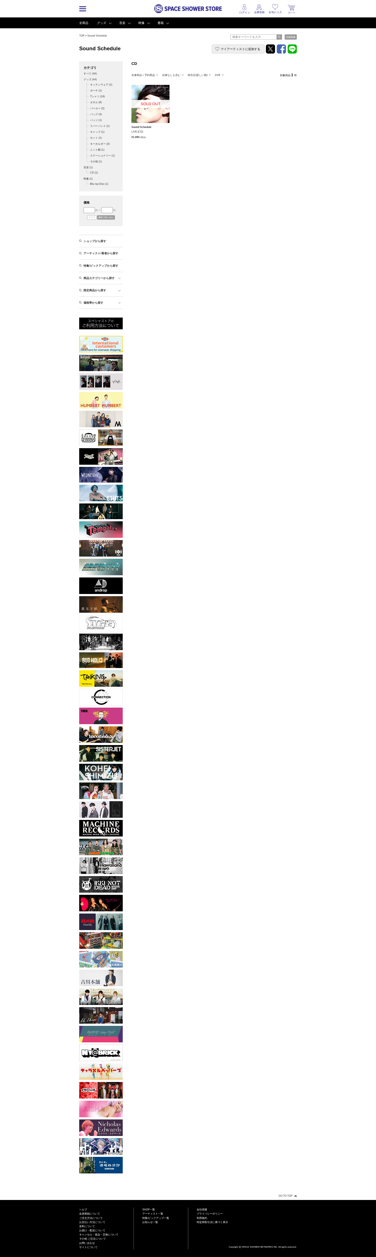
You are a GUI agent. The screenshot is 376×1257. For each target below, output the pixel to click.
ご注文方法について (91, 1218)
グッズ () (90, 79)
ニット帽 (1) (97, 149)
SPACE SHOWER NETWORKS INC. (260, 1246)
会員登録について (89, 1213)
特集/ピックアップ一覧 (155, 1218)
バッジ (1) (96, 120)
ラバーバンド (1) (100, 126)
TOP (81, 35)
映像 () (88, 178)
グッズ (101, 23)
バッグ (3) (96, 114)
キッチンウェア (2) (101, 84)
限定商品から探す (95, 290)
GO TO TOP (285, 1195)
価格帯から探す (93, 302)
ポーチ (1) (96, 90)
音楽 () (88, 167)
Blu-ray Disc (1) (99, 183)
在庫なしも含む (171, 75)
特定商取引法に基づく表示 (212, 1222)
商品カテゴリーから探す (99, 278)
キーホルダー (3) (100, 143)
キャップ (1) (97, 131)
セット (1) (96, 137)
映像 (141, 23)
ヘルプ (83, 1209)
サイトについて (88, 1247)
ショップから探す (95, 241)
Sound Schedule (97, 35)
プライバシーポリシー (210, 1213)
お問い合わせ (87, 1243)
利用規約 (202, 1218)
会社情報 (202, 1209)
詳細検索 (290, 37)
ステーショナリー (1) (102, 155)
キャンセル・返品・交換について (98, 1234)
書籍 (161, 23)
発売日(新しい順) (198, 75)
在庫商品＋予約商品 (143, 75)
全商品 (83, 23)
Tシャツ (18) (97, 96)
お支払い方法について (92, 1222)
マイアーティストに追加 (240, 49)
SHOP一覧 (148, 1209)
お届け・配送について (92, 1230)
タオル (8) (96, 102)
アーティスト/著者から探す (101, 253)
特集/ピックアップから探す (101, 265)
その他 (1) (96, 161)
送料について (87, 1226)
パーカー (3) (97, 108)
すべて (90, 73)
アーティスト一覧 (152, 1213)
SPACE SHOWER (263, 1240)
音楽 (122, 23)
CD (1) (94, 172)
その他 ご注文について (92, 1238)
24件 (217, 75)
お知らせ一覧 (150, 1222)
